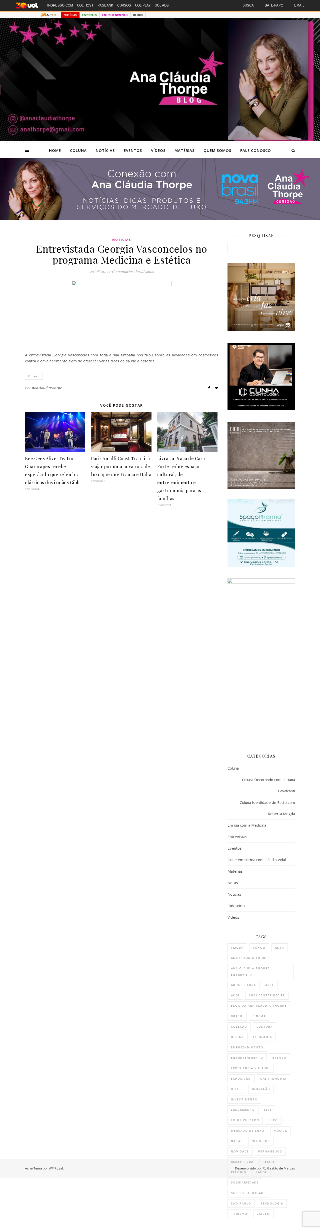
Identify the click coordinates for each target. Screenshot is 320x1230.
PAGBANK (105, 5)
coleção (239, 1026)
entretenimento (247, 1057)
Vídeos (158, 150)
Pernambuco (270, 1151)
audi (235, 995)
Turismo (239, 1213)
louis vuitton (245, 1120)
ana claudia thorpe (250, 958)
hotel (237, 1089)
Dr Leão (34, 376)
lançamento (243, 1109)
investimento (244, 1099)
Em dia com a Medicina (247, 825)
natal (236, 1141)
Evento (279, 1057)
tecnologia (271, 1203)
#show (259, 947)
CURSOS (124, 5)
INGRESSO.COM (60, 5)
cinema (259, 1016)
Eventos (133, 150)
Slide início (236, 905)
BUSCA (248, 5)
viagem (263, 1213)
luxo (273, 1120)
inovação (261, 1089)
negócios (261, 1141)
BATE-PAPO (274, 5)
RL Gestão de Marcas (279, 1168)
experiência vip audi (250, 1068)
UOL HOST (85, 5)
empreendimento (247, 1047)
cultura (264, 1026)
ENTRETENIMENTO (115, 15)
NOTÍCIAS (70, 15)
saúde (261, 1172)
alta (279, 947)
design (237, 1037)
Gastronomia (273, 1078)
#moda (237, 947)
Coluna (78, 150)
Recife (268, 1161)
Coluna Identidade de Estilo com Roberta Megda (267, 808)
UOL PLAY (143, 5)
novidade (240, 1151)
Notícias (105, 150)
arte (269, 985)
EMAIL (299, 5)
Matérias (184, 150)
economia (262, 1037)
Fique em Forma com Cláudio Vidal (257, 859)
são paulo (241, 1203)
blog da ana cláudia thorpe (258, 1005)
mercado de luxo (247, 1130)
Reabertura (242, 1161)
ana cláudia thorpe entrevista (250, 971)
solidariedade (245, 1182)
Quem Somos (217, 150)
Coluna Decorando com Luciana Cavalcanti (268, 785)
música (280, 1130)
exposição (241, 1078)
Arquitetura (243, 985)
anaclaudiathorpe (47, 387)
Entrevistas (237, 836)
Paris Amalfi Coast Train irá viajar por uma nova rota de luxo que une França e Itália (121, 466)
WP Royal (56, 1168)
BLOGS (138, 15)
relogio (238, 1172)
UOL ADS (162, 5)
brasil (237, 1016)
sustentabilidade (248, 1193)
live (268, 1109)
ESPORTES (89, 15)
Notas (233, 882)
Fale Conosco (255, 150)
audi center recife (267, 995)
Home (55, 150)
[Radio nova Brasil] (160, 218)
